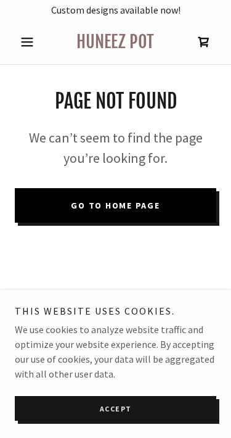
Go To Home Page (115, 205)
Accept (116, 408)
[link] (115, 41)
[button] (30, 42)
